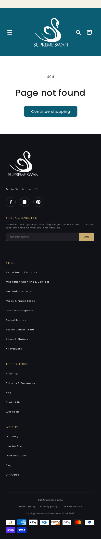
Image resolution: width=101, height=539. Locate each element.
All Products (14, 348)
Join (86, 237)
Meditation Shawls (18, 291)
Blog (8, 465)
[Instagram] (24, 202)
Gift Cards (12, 474)
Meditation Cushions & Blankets (28, 281)
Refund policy (27, 506)
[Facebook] (11, 202)
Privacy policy (48, 506)
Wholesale (13, 411)
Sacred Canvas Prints (20, 329)
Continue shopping (50, 111)
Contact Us (13, 402)
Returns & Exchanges (20, 383)
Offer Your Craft (16, 455)
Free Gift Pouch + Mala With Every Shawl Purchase (50, 2)
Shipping (12, 373)
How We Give (14, 446)
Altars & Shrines (17, 339)
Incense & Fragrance (20, 310)
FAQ (8, 392)
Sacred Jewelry (16, 320)
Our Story (12, 436)
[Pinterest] (38, 202)
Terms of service (72, 506)
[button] (9, 32)
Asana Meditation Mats (21, 272)
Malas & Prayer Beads (20, 300)
